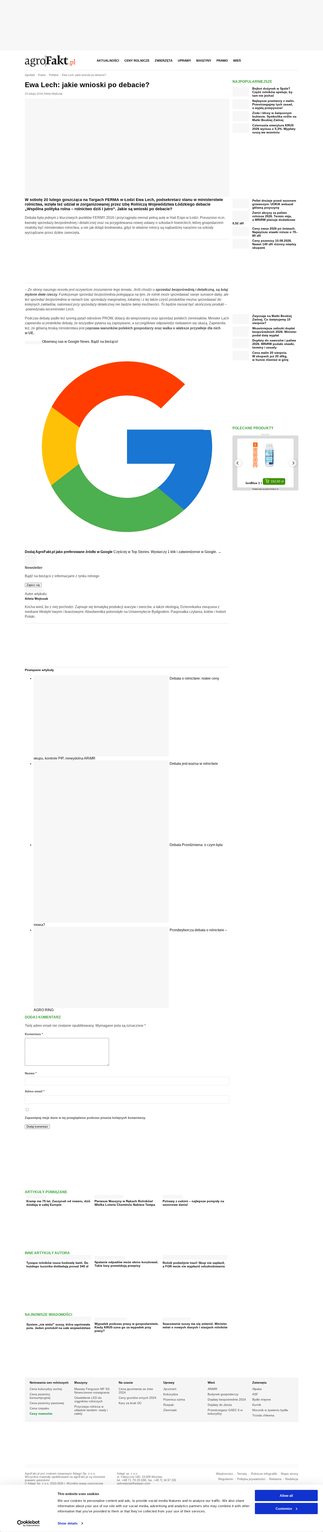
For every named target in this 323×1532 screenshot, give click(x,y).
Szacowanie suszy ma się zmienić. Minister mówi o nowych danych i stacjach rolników (195, 1325)
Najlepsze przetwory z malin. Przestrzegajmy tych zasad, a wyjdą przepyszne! (273, 104)
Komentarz (34, 1034)
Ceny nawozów (41, 1413)
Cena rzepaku (39, 1408)
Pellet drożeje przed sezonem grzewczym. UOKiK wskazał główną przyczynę (274, 204)
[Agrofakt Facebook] (262, 60)
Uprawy (184, 60)
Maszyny (203, 60)
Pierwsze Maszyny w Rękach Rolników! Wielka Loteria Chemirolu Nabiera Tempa (124, 1202)
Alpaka (257, 1389)
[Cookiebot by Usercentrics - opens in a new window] (28, 1523)
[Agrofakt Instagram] (273, 60)
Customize (284, 1508)
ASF (255, 1394)
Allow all (286, 1495)
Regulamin (225, 1479)
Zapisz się (33, 585)
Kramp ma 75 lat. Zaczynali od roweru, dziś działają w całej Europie (58, 1202)
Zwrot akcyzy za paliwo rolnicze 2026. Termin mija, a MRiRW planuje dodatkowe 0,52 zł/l (263, 218)
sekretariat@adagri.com (133, 1483)
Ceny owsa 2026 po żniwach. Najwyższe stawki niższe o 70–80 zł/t (275, 232)
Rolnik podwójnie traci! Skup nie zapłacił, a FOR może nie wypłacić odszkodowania (194, 1264)
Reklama (275, 1479)
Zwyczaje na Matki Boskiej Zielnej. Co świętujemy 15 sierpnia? (272, 319)
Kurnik (256, 1405)
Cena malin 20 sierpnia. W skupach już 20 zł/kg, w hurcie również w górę (270, 356)
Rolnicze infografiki (264, 1473)
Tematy (242, 1473)
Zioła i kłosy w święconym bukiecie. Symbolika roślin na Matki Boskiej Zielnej (274, 116)
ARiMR (212, 1389)
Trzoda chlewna (263, 1415)
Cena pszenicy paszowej (47, 1403)
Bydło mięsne (261, 1399)
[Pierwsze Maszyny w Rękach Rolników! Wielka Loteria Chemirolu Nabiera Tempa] (108, 1196)
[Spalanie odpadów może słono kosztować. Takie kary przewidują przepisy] (109, 1257)
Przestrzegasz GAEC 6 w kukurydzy (225, 1411)
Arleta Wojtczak (53, 93)
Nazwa (30, 1073)
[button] (293, 60)
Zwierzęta (163, 60)
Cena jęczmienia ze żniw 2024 (136, 1390)
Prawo (222, 60)
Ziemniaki (170, 1410)
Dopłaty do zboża (220, 1405)
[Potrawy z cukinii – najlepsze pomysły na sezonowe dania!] (173, 1196)
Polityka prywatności (251, 1479)
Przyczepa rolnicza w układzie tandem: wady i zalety (91, 1410)
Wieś (237, 60)
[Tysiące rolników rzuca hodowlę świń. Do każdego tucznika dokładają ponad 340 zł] (58, 1258)
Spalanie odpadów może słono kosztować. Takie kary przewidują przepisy (126, 1263)
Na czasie (126, 1382)
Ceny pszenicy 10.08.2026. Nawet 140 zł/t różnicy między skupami (274, 244)
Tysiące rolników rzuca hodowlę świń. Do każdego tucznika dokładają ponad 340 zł (57, 1264)
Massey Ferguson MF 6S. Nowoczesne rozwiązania (92, 1390)
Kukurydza (170, 1394)
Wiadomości (224, 1473)
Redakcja (291, 1479)
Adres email (34, 1091)
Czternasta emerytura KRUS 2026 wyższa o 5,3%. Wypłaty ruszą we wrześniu (274, 129)
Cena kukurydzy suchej (46, 1389)
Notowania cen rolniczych (49, 1382)
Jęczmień (169, 1389)
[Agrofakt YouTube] (284, 60)
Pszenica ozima (174, 1399)
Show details (68, 1523)
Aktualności (108, 60)
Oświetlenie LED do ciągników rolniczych (88, 1399)
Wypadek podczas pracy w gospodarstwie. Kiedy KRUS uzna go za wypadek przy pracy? (126, 1327)
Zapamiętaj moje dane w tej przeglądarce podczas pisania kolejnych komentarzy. (85, 1117)
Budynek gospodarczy (223, 1394)
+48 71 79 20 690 (134, 1480)
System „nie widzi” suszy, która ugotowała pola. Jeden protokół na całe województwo (58, 1326)
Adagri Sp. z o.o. (84, 1473)
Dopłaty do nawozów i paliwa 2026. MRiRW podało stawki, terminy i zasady (274, 344)
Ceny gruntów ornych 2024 (137, 1397)
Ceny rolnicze (136, 60)
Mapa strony (289, 1473)
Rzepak (168, 1405)
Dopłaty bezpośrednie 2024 (227, 1399)
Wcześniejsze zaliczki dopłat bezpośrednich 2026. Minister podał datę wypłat (274, 331)
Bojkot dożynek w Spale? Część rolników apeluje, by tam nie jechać (272, 92)
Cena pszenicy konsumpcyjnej (40, 1395)
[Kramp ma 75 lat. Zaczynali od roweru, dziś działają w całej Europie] (36, 1196)
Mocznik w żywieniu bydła (270, 1410)
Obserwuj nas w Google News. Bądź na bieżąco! (80, 341)
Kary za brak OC (130, 1403)
